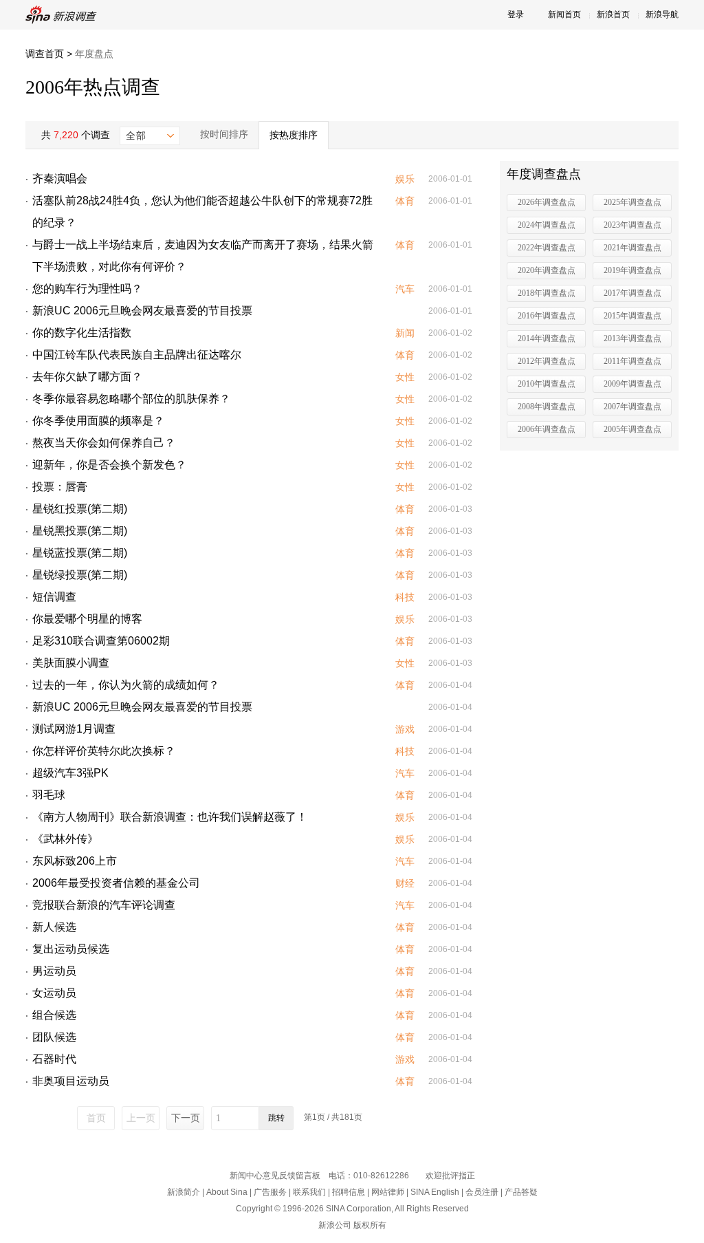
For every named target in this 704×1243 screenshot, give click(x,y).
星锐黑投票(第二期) (79, 531)
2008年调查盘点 (546, 406)
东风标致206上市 (74, 861)
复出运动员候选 (70, 949)
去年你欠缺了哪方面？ (87, 376)
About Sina (227, 1192)
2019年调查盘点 (632, 270)
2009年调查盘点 (632, 384)
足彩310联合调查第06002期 (101, 641)
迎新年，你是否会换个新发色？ (109, 465)
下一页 (185, 1117)
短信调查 (54, 597)
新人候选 (54, 927)
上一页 (140, 1117)
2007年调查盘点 (632, 406)
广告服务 (270, 1192)
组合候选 (54, 1015)
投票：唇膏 (59, 487)
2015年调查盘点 (632, 316)
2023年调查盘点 (632, 225)
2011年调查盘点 (632, 361)
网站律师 (387, 1192)
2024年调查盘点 (546, 225)
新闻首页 (564, 14)
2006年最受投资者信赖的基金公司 (116, 883)
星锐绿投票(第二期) (79, 575)
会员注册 (481, 1192)
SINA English (434, 1192)
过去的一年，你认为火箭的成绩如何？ (125, 685)
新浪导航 (662, 14)
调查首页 (44, 53)
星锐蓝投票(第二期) (79, 553)
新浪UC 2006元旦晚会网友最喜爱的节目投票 (142, 310)
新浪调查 (63, 15)
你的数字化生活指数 (81, 332)
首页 (96, 1117)
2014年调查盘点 (546, 338)
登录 (515, 14)
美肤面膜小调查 (70, 663)
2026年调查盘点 (546, 202)
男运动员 (54, 971)
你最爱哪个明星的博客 (87, 619)
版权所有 (369, 1225)
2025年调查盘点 (632, 202)
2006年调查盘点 (546, 429)
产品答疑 (521, 1192)
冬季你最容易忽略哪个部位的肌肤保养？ (131, 398)
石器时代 (54, 1059)
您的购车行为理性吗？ (87, 288)
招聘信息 (348, 1192)
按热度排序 (294, 134)
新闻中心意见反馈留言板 (275, 1175)
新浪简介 (183, 1192)
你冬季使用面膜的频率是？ (98, 420)
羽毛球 (48, 795)
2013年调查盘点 (632, 338)
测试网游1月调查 (74, 729)
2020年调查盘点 (546, 270)
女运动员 (54, 993)
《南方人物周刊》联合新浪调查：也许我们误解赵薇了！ (169, 817)
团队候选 (54, 1037)
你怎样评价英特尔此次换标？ (103, 751)
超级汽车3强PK (70, 773)
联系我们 (309, 1192)
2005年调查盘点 (632, 429)
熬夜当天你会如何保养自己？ (103, 442)
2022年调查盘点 (546, 247)
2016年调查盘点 (546, 316)
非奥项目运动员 (70, 1081)
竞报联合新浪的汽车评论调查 (103, 905)
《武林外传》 (65, 839)
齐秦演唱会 (59, 178)
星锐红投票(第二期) (79, 509)
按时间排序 (224, 134)
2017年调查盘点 (632, 293)
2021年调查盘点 (632, 247)
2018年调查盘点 (546, 293)
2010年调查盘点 (546, 384)
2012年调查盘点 (546, 361)
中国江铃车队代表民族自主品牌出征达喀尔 (136, 354)
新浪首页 (613, 14)
